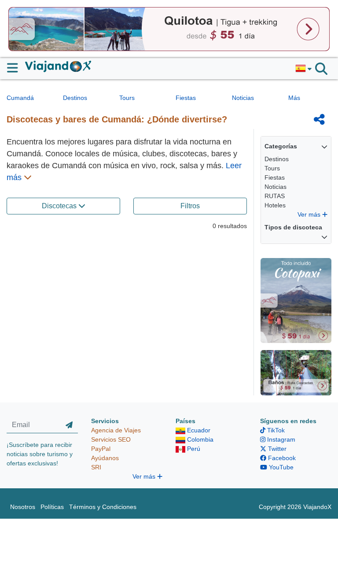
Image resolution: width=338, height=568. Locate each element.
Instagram (280, 439)
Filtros (190, 206)
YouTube (280, 467)
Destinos (75, 97)
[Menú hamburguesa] (16, 67)
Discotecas (60, 206)
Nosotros (22, 506)
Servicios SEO (111, 439)
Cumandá (20, 97)
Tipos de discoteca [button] (293, 227)
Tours (127, 97)
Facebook (281, 457)
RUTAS (275, 195)
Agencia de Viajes (116, 430)
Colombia (199, 439)
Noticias (243, 97)
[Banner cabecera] (169, 28)
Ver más (310, 214)
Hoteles (275, 205)
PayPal (100, 448)
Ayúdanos (105, 457)
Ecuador (197, 430)
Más (294, 97)
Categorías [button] (281, 146)
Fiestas (186, 97)
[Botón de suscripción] (69, 425)
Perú (192, 448)
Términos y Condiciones (102, 506)
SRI (96, 467)
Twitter (276, 448)
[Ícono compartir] (319, 119)
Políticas (52, 506)
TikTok (275, 430)
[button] (303, 68)
